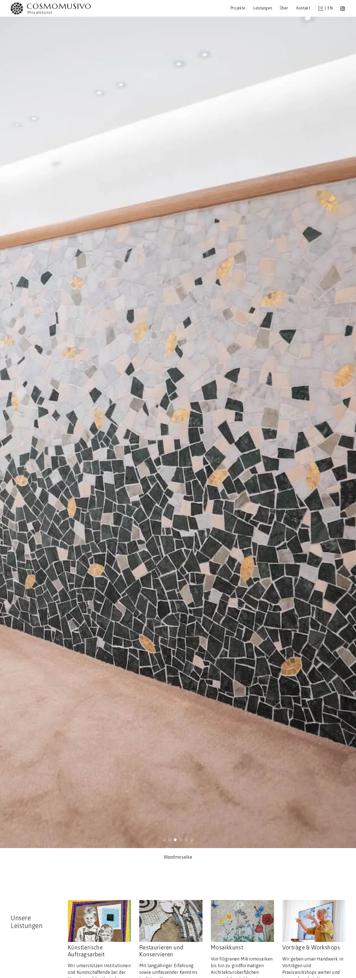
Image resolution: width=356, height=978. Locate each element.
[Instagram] (342, 8)
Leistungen (262, 8)
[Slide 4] (180, 839)
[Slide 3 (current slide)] (175, 839)
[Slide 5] (186, 839)
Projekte (237, 8)
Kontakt (303, 8)
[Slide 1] (164, 839)
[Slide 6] (192, 839)
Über (284, 8)
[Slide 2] (169, 839)
